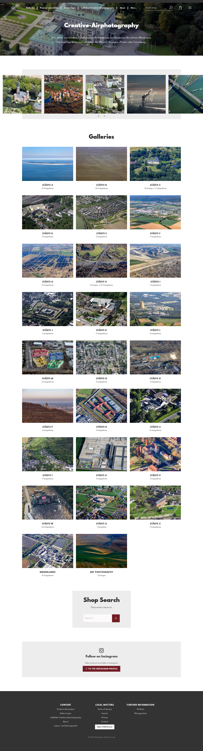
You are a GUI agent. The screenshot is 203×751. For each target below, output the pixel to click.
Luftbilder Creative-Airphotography (97, 8)
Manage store (140, 713)
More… (134, 8)
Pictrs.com (111, 737)
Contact (104, 722)
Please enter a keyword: (101, 607)
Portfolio (140, 709)
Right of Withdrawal (104, 727)
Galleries (30, 8)
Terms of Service (105, 709)
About (122, 8)
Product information (49, 8)
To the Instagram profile (103, 669)
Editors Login (70, 8)
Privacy (105, 718)
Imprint (105, 713)
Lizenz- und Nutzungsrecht (65, 726)
